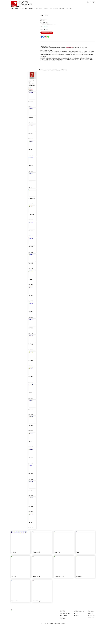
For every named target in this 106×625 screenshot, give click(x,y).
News (50, 8)
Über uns (55, 8)
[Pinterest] (46, 37)
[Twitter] (44, 37)
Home (12, 8)
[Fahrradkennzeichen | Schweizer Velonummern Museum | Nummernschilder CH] (21, 4)
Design (45, 8)
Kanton (21, 8)
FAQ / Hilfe (62, 8)
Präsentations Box (43, 26)
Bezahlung (91, 611)
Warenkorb (94, 8)
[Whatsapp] (48, 37)
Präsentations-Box (69, 47)
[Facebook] (42, 37)
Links (61, 617)
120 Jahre (62, 611)
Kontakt (69, 8)
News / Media (63, 615)
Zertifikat (76, 610)
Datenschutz (91, 615)
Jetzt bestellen (47, 32)
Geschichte (39, 8)
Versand (90, 613)
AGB (89, 610)
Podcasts (31, 8)
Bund (26, 8)
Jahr (16, 8)
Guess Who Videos (65, 613)
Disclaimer (91, 617)
